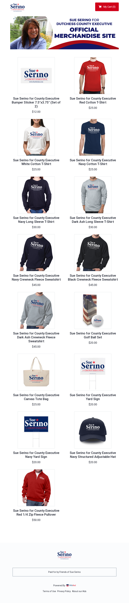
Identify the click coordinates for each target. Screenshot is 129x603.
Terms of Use (49, 591)
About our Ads (79, 591)
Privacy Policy (64, 591)
